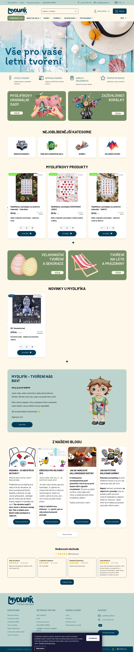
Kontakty (69, 618)
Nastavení (40, 648)
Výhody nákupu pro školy (73, 625)
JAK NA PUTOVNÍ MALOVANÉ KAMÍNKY (109, 472)
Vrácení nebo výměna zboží (15, 632)
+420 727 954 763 (107, 620)
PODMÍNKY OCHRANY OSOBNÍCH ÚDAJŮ (47, 629)
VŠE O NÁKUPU (12, 2)
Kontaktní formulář (108, 632)
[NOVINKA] (27, 310)
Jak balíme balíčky (13, 622)
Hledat (76, 11)
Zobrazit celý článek (21, 522)
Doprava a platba (13, 615)
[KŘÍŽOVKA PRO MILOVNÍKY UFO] (52, 457)
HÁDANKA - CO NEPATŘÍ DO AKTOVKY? (21, 472)
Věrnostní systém (12, 635)
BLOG (22, 2)
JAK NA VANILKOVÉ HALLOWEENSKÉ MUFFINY (82, 472)
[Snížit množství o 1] (20, 228)
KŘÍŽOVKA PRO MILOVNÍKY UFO (51, 472)
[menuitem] (16, 18)
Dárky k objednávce (13, 628)
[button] (60, 242)
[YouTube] (100, 625)
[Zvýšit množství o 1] (32, 228)
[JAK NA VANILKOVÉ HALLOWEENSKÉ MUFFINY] (82, 457)
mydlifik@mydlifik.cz (108, 616)
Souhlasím (93, 638)
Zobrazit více (67, 582)
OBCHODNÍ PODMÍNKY (49, 2)
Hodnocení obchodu (33, 2)
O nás (67, 615)
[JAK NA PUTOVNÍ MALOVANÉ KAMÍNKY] (112, 457)
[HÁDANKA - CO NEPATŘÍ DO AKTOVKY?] (21, 457)
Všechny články (67, 534)
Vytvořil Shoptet (105, 649)
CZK (120, 3)
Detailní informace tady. (47, 643)
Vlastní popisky (12, 625)
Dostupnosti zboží (13, 618)
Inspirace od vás (71, 622)
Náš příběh (22, 424)
